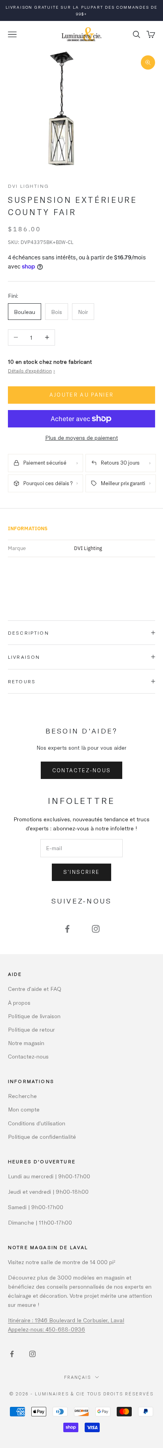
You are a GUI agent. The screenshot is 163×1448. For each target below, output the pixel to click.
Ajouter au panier (81, 394)
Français (77, 1377)
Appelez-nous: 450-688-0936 (46, 1329)
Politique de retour (31, 1029)
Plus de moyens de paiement (81, 437)
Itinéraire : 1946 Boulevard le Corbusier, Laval (66, 1320)
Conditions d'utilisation (36, 1123)
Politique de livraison (34, 1016)
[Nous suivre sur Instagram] (95, 928)
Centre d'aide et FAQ (34, 988)
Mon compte (24, 1109)
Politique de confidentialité (42, 1136)
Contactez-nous (81, 770)
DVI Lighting (28, 186)
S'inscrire (81, 872)
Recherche (22, 1096)
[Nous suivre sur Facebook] (67, 928)
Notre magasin (26, 1043)
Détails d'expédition (31, 370)
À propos (19, 1002)
